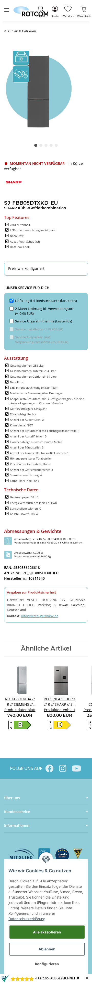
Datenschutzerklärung (26, 919)
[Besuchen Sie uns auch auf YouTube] (76, 768)
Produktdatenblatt (20, 709)
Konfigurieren (47, 964)
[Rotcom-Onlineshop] (30, 9)
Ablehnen (47, 949)
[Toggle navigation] (6, 8)
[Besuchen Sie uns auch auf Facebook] (49, 768)
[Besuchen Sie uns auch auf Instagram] (62, 768)
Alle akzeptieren (47, 932)
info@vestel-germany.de (39, 616)
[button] (54, 10)
